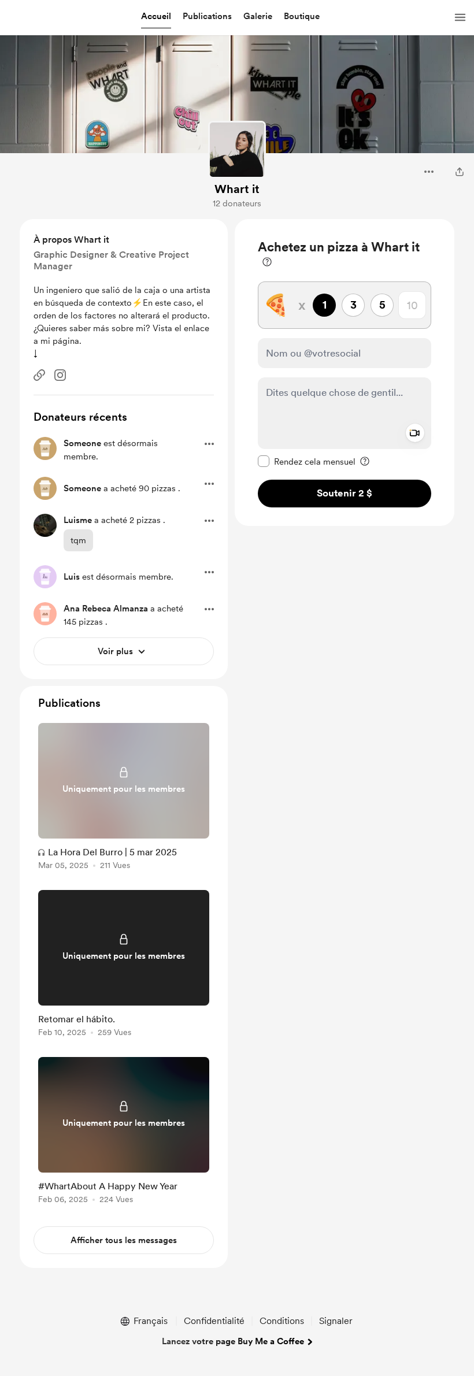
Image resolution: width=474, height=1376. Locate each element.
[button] (156, 17)
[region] (344, 372)
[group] (124, 798)
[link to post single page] (124, 798)
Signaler (336, 1320)
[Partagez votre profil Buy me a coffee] (459, 171)
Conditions (282, 1320)
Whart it (237, 189)
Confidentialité (214, 1320)
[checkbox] (307, 461)
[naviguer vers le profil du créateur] (237, 150)
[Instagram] (60, 375)
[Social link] (39, 375)
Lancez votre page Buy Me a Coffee (233, 1341)
